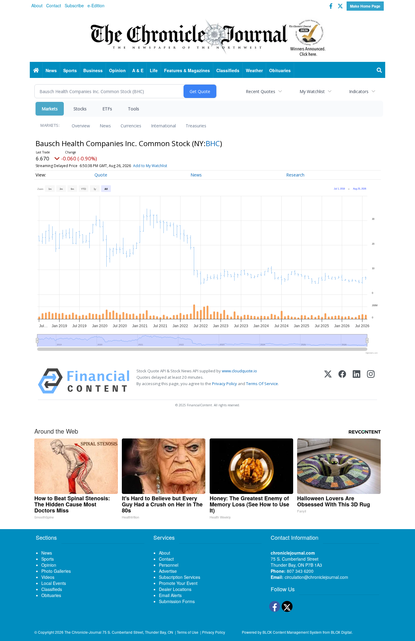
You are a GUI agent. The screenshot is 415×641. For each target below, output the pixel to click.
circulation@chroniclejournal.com (316, 577)
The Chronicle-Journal (82, 632)
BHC (213, 143)
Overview (81, 126)
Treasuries (196, 126)
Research (295, 175)
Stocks (80, 109)
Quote (100, 175)
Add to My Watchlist (150, 165)
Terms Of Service (262, 383)
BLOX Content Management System (292, 632)
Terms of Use (187, 632)
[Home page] (207, 37)
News (105, 126)
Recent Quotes (260, 91)
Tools (133, 109)
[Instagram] (371, 381)
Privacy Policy (224, 383)
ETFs (107, 109)
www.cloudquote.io (239, 371)
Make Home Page (365, 6)
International (163, 126)
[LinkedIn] (356, 381)
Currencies (131, 126)
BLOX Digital (341, 632)
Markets (50, 109)
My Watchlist (312, 91)
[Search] (379, 70)
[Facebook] (342, 381)
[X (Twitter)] (328, 381)
